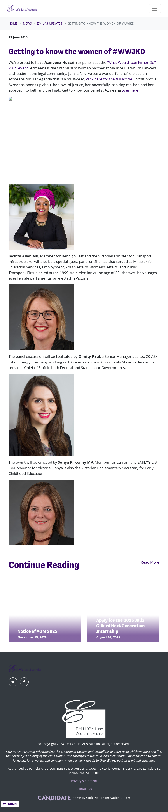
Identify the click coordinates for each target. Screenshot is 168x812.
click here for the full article (109, 79)
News (27, 23)
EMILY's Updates (49, 23)
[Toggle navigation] (155, 8)
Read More (150, 562)
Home (13, 23)
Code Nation (95, 798)
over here (130, 90)
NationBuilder (120, 798)
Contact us (84, 789)
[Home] (22, 8)
